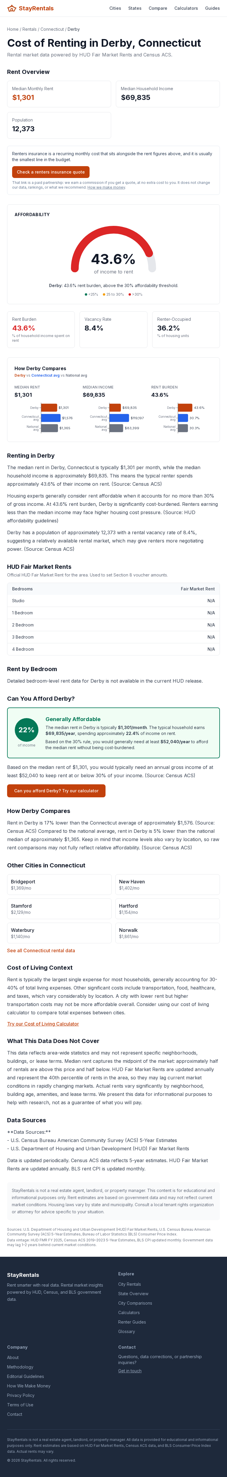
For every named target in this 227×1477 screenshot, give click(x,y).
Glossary (126, 1331)
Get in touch (130, 1370)
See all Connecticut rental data (41, 950)
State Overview (133, 1293)
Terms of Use (20, 1404)
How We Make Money (29, 1385)
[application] (45, 418)
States (135, 8)
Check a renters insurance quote (51, 171)
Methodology (20, 1366)
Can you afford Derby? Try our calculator (56, 790)
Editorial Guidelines (25, 1376)
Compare (158, 8)
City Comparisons (135, 1303)
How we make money (106, 187)
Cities (115, 8)
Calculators (186, 8)
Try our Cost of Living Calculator (43, 1024)
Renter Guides (132, 1321)
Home (13, 29)
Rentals (29, 29)
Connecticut (52, 29)
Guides (212, 8)
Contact (14, 1414)
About (13, 1357)
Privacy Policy (21, 1395)
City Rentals (129, 1284)
